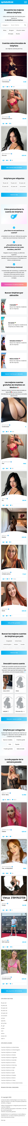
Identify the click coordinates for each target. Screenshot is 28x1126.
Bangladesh (9, 641)
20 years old (22, 183)
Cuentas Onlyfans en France (8, 1062)
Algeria (10, 648)
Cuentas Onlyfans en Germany (9, 1065)
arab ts (3, 1038)
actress (6, 190)
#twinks (18, 34)
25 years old (5, 186)
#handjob (10, 34)
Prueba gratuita (8, 749)
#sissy (4, 30)
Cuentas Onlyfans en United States (10, 1047)
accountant (23, 186)
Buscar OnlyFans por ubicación (14, 374)
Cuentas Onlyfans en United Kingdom (10, 1050)
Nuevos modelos (7, 740)
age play (13, 190)
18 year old (5, 183)
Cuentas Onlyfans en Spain (8, 1072)
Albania (4, 648)
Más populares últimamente (14, 991)
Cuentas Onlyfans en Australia (8, 1060)
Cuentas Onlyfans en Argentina (9, 1057)
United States (18, 641)
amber (2, 1028)
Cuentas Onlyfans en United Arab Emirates (12, 1083)
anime (2, 1033)
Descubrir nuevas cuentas (14, 719)
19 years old (14, 183)
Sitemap (3, 1120)
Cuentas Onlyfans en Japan (8, 1067)
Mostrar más (14, 195)
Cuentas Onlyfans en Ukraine (8, 1055)
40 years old (14, 186)
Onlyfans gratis (20, 740)
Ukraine (16, 644)
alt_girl (2, 1026)
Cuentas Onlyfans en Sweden (8, 1075)
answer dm (4, 1036)
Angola (23, 648)
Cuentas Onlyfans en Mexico (8, 1078)
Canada (22, 644)
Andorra (17, 648)
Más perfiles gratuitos (14, 623)
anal (2, 1031)
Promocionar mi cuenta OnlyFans (14, 284)
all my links (20, 190)
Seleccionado (20, 749)
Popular (17, 744)
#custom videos (21, 30)
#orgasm (11, 30)
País (10, 744)
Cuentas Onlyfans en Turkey (8, 1080)
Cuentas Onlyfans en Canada (8, 1052)
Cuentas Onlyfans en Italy (7, 1070)
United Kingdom (7, 644)
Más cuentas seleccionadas (14, 167)
